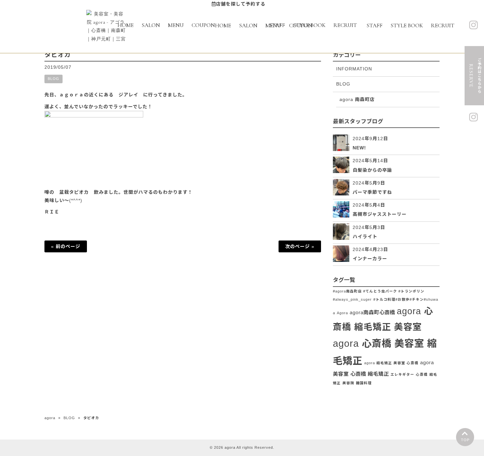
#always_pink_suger (352, 299)
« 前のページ (65, 246)
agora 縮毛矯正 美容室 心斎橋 (391, 363)
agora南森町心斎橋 (372, 312)
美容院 (348, 383)
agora (49, 418)
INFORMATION (354, 68)
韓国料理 (364, 383)
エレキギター (402, 374)
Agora (342, 313)
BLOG (53, 79)
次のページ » (299, 246)
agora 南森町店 (357, 99)
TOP (465, 440)
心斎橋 (422, 374)
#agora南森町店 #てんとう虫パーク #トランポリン (378, 291)
